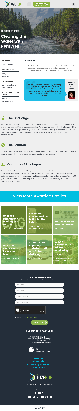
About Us (38, 358)
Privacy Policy (38, 361)
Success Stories (10, 31)
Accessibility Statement (38, 364)
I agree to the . (27, 317)
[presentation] (30, 310)
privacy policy (32, 317)
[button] (29, 4)
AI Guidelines (38, 368)
